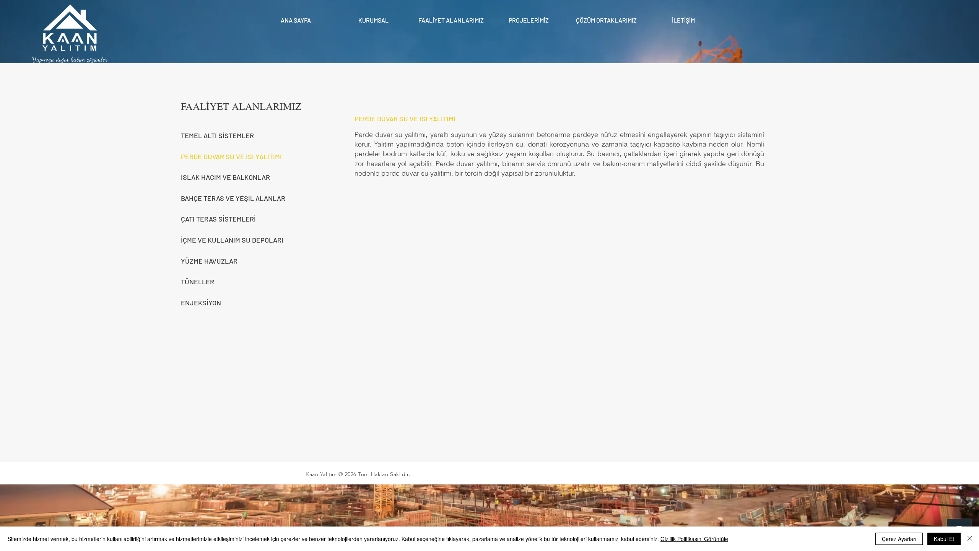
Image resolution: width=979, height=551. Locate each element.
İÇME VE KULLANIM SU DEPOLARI (232, 240)
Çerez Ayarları (899, 539)
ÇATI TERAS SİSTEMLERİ (218, 219)
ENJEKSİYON (201, 302)
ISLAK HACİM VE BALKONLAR (225, 177)
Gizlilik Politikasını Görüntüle (694, 539)
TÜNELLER (197, 281)
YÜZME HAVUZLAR (209, 261)
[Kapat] (969, 539)
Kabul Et (944, 539)
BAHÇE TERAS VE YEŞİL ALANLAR (233, 198)
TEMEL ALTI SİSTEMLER (217, 135)
